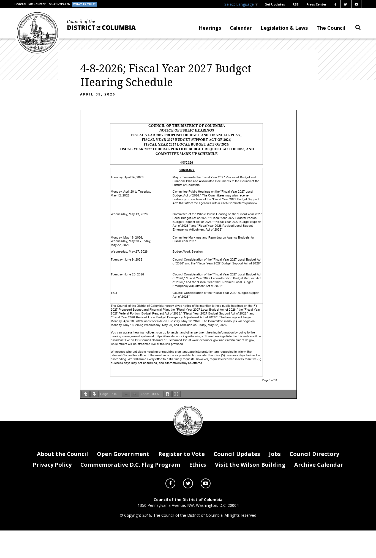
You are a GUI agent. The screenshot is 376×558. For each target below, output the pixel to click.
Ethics (197, 464)
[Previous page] (85, 394)
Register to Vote (181, 454)
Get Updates (275, 4)
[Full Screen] (176, 394)
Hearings (210, 27)
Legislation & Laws (284, 27)
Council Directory (314, 454)
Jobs (275, 454)
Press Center (316, 4)
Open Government (123, 454)
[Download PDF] (168, 394)
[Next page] (94, 394)
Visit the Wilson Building (250, 464)
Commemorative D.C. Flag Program (130, 464)
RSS (296, 4)
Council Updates (237, 454)
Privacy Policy (52, 464)
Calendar (241, 27)
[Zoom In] (135, 394)
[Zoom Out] (126, 394)
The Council (331, 27)
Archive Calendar (318, 464)
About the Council (62, 454)
